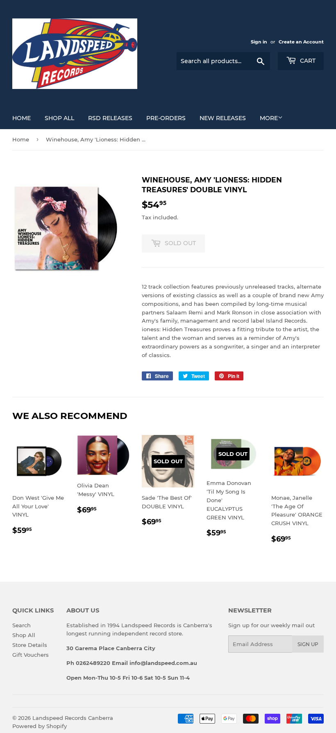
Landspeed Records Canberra (72, 718)
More (269, 118)
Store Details (29, 645)
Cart (307, 60)
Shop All (59, 118)
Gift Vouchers (30, 654)
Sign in (259, 42)
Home (21, 118)
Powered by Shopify (39, 726)
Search (21, 625)
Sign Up (307, 644)
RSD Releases (110, 118)
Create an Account (301, 42)
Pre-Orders (166, 118)
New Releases (223, 118)
